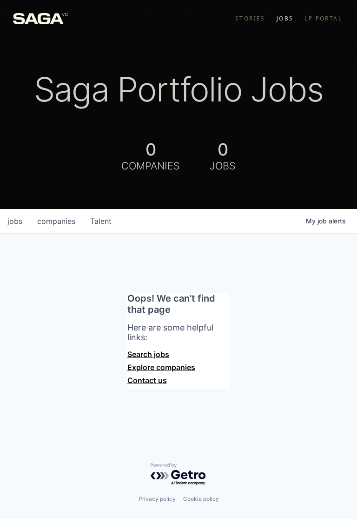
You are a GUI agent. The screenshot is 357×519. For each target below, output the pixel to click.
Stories (250, 18)
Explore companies (161, 367)
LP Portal (323, 18)
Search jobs (148, 354)
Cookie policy (201, 498)
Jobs (285, 18)
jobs (14, 221)
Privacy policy (157, 498)
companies (56, 221)
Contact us (147, 380)
